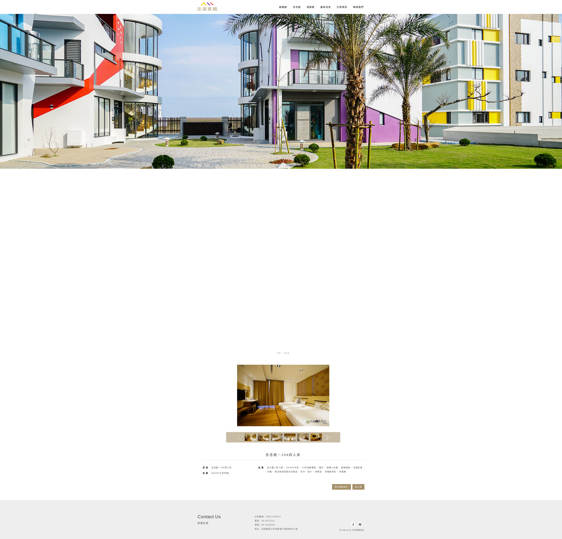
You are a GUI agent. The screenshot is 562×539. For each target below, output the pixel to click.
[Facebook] (353, 524)
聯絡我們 (358, 7)
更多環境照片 (341, 487)
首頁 (279, 353)
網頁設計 (360, 530)
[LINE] (360, 524)
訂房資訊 (342, 7)
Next (328, 437)
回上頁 (358, 487)
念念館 (297, 7)
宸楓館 (283, 7)
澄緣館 (311, 7)
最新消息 (325, 7)
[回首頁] (207, 6)
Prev (239, 437)
